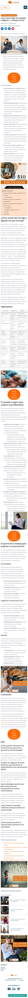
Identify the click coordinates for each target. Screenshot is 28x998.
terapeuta (18, 891)
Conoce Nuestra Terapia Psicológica (14, 78)
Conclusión (6, 214)
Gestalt (6, 212)
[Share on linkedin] (9, 28)
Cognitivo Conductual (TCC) (11, 210)
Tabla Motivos (8, 197)
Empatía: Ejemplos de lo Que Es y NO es (14, 860)
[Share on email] (13, 28)
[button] (5, 7)
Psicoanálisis (7, 208)
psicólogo (12, 891)
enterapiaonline (5, 891)
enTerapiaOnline (5, 722)
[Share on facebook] (2, 28)
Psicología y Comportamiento (13, 25)
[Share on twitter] (5, 28)
